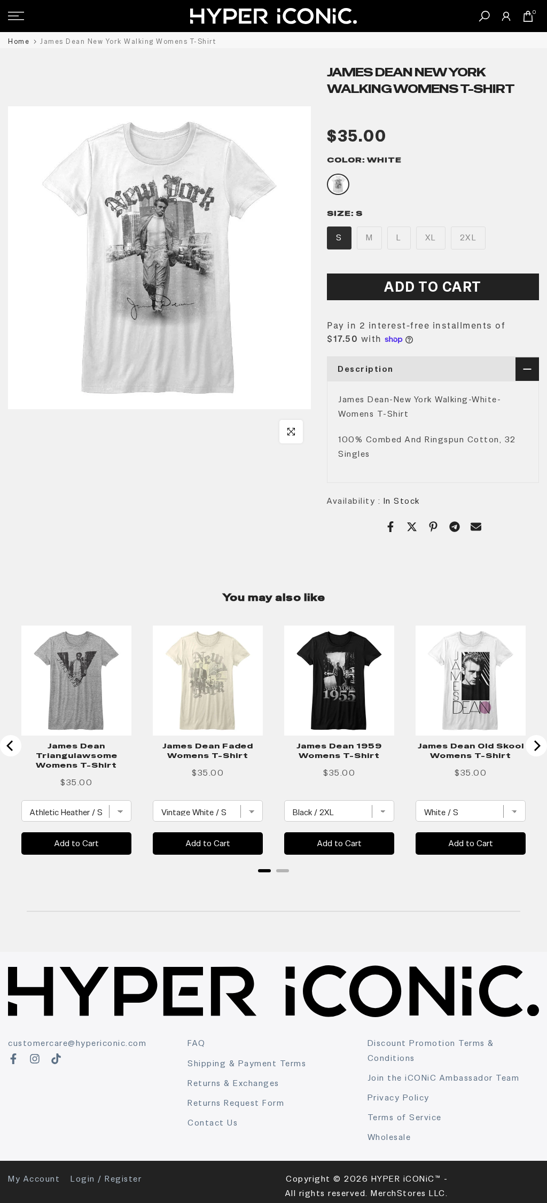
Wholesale (389, 1137)
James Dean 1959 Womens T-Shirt (339, 750)
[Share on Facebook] (390, 527)
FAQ (196, 1043)
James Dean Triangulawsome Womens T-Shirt (77, 755)
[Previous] (10, 745)
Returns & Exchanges (233, 1083)
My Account (34, 1178)
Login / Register (106, 1178)
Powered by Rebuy (273, 884)
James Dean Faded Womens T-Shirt (207, 750)
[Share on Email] (476, 527)
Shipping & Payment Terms (246, 1063)
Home (18, 41)
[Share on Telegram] (454, 527)
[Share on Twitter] (412, 527)
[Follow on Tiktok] (56, 1059)
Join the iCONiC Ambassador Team (444, 1077)
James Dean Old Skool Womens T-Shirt (471, 750)
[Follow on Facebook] (13, 1059)
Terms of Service (405, 1117)
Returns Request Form (235, 1102)
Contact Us (212, 1122)
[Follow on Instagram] (34, 1059)
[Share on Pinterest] (433, 527)
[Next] (536, 745)
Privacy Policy (398, 1097)
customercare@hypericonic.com (77, 1043)
